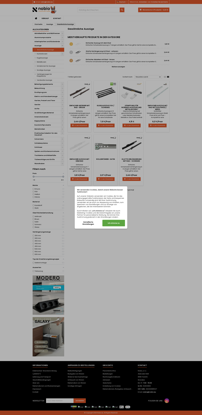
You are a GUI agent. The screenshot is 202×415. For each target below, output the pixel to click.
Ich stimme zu (114, 223)
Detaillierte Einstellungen (88, 223)
